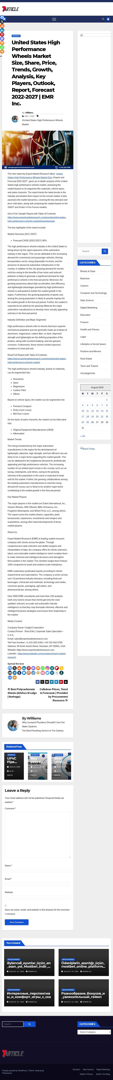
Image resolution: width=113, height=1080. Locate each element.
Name (8, 865)
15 (107, 411)
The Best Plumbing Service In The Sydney (43, 730)
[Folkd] (15, 673)
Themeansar (7, 1073)
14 (102, 411)
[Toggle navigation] (54, 19)
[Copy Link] (61, 668)
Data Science (87, 300)
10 (83, 411)
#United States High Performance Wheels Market (42, 122)
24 (83, 422)
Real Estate (86, 359)
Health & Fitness (86, 1074)
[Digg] (52, 673)
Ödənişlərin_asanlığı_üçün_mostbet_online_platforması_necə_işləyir (83, 966)
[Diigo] (33, 673)
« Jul (82, 436)
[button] (103, 19)
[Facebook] (10, 668)
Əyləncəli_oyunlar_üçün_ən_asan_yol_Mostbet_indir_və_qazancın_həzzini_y (29, 966)
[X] (15, 668)
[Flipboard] (57, 668)
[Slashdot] (61, 673)
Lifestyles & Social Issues (93, 344)
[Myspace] (10, 673)
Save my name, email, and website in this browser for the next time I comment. (37, 912)
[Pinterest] (29, 668)
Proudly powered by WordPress (15, 1071)
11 (87, 411)
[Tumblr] (19, 673)
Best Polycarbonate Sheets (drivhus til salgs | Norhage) (22, 693)
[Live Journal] (57, 673)
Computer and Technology (93, 293)
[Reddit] (19, 668)
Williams (29, 112)
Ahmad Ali (32, 971)
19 (92, 416)
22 (107, 416)
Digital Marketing (88, 307)
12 (92, 411)
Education (85, 315)
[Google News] (10, 677)
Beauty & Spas (87, 271)
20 (97, 416)
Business (16, 36)
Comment (10, 808)
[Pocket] (43, 673)
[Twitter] (47, 673)
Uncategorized (87, 373)
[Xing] (52, 668)
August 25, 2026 (17, 971)
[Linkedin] (24, 668)
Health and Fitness (89, 329)
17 (83, 416)
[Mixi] (38, 673)
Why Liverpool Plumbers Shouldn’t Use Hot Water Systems (43, 724)
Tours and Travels (89, 366)
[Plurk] (29, 673)
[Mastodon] (33, 668)
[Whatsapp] (43, 668)
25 (87, 422)
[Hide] (1, 56)
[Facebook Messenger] (24, 673)
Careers (84, 286)
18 (87, 416)
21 (102, 416)
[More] (15, 677)
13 (97, 411)
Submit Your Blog (103, 1074)
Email (8, 879)
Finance (84, 322)
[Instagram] (47, 668)
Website (9, 892)
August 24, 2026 (17, 1002)
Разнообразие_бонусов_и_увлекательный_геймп (83, 995)
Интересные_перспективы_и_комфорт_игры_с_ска (29, 995)
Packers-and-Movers (90, 351)
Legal (83, 337)
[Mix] (38, 668)
